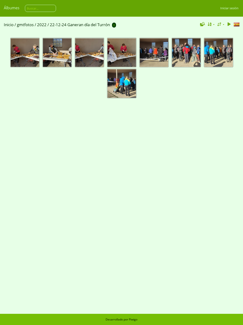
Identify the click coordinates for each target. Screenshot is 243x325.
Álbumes (11, 7)
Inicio (9, 24)
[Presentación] (229, 24)
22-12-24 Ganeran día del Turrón (80, 24)
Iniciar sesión (229, 8)
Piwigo (133, 319)
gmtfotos (25, 24)
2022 (42, 24)
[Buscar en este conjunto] (202, 24)
